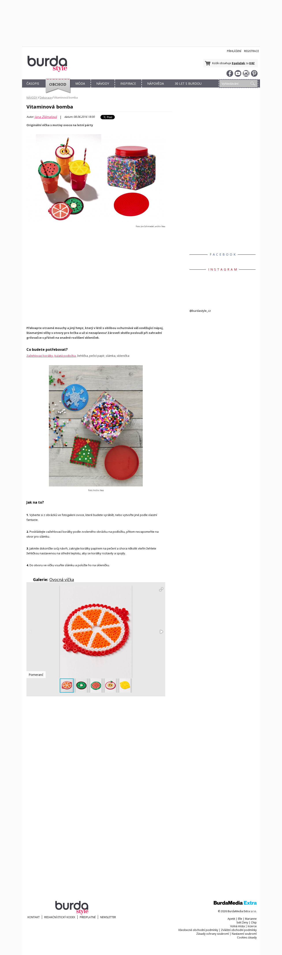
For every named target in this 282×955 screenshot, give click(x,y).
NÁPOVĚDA (155, 83)
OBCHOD (57, 88)
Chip (254, 922)
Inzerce (252, 926)
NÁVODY (102, 83)
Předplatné (88, 917)
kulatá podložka (65, 356)
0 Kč (251, 63)
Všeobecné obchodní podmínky (198, 930)
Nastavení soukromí (244, 934)
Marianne (251, 919)
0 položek (238, 63)
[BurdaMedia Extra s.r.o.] (235, 904)
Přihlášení (234, 51)
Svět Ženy (242, 922)
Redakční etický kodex (59, 917)
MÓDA (80, 83)
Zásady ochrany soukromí (212, 934)
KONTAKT (34, 917)
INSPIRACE (128, 83)
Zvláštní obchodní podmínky (239, 930)
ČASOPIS (32, 83)
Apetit (231, 919)
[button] (161, 589)
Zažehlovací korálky (39, 356)
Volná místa (237, 926)
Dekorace (46, 97)
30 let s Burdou (188, 83)
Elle (240, 919)
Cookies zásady (247, 937)
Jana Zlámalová (46, 116)
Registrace (251, 51)
